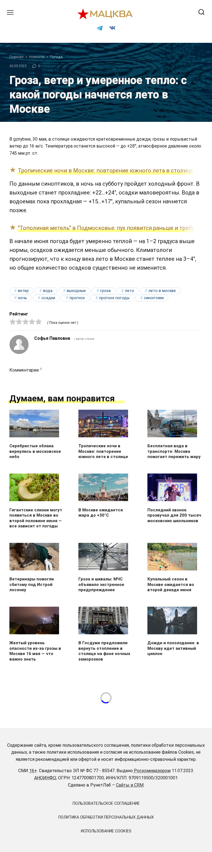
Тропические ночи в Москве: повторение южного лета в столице (105, 170)
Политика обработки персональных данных (106, 817)
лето (129, 290)
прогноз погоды (114, 298)
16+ (33, 770)
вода (47, 290)
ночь (22, 298)
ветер (23, 290)
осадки (48, 298)
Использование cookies (106, 831)
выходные (76, 290)
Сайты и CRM (130, 785)
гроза (105, 290)
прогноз (77, 298)
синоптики (154, 298)
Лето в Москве (162, 290)
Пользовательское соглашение (106, 803)
